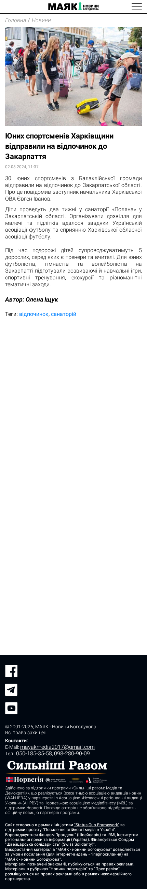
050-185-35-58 (34, 753)
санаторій (63, 314)
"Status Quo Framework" (96, 824)
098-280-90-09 (72, 753)
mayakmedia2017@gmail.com (57, 747)
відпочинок (34, 314)
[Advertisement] (73, 401)
